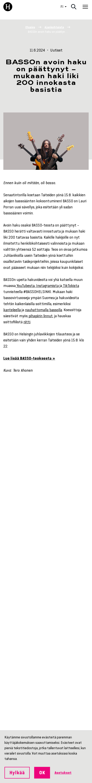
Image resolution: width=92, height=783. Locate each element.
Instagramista (47, 285)
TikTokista (70, 285)
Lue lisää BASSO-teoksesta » (29, 358)
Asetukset (62, 772)
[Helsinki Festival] (7, 6)
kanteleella (12, 310)
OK (42, 773)
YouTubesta (25, 285)
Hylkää (17, 773)
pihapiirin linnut (40, 316)
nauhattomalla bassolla (43, 310)
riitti (26, 322)
